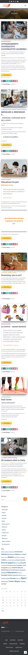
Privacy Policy (9, 647)
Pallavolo (20, 572)
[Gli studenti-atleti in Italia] (14, 446)
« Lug (2, 610)
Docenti (23, 563)
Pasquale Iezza (5, 77)
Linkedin (13, 1)
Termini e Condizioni (14, 651)
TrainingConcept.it (5, 631)
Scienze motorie (5, 578)
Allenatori (12, 554)
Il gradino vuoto (21, 565)
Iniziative (4, 515)
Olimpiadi (3, 572)
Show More (7, 75)
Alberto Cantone (5, 551)
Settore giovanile (6, 541)
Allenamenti (4, 109)
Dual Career (6, 399)
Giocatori (13, 565)
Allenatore (5, 554)
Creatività (10, 560)
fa (13, 84)
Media (3, 521)
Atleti (24, 554)
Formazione (4, 565)
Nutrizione (4, 527)
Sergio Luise (18, 578)
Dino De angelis (7, 563)
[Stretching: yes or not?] (14, 261)
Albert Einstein (7, 198)
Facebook (9, 1)
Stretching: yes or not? (11, 275)
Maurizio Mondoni (6, 147)
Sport (24, 578)
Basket (11, 557)
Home (6, 640)
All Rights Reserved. (20, 631)
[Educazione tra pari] (14, 168)
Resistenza (24, 575)
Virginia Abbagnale (6, 425)
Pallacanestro (12, 572)
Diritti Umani (17, 563)
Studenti (6, 581)
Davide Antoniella (20, 560)
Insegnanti (4, 567)
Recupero (14, 272)
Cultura (14, 560)
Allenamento (19, 552)
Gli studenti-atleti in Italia (13, 460)
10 (3, 600)
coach (3, 560)
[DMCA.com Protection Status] (5, 627)
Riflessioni (8, 41)
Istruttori (15, 567)
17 (3, 603)
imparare (19, 63)
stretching (23, 283)
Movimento (10, 570)
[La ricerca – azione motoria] (14, 312)
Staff (2, 581)
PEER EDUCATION (7, 185)
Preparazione (5, 532)
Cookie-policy (18, 647)
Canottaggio (22, 557)
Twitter (11, 1)
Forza (9, 565)
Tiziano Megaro (6, 289)
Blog (15, 557)
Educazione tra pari (10, 182)
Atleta (21, 554)
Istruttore (10, 567)
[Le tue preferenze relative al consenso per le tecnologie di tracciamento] (25, 652)
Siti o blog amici (6, 544)
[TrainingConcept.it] (6, 5)
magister (12, 206)
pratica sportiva (6, 463)
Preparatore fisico (17, 575)
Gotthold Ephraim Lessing (10, 345)
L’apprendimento (5, 52)
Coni (7, 560)
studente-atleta (22, 472)
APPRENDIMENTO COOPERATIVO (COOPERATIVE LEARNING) (14, 46)
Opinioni (3, 41)
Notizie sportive (6, 524)
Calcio (17, 557)
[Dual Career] (14, 385)
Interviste (14, 109)
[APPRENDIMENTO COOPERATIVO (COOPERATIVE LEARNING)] (14, 29)
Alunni (17, 554)
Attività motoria (4, 557)
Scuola (12, 578)
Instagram (15, 1)
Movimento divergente (19, 570)
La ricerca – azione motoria (13, 326)
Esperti (9, 109)
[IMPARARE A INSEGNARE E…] (14, 98)
